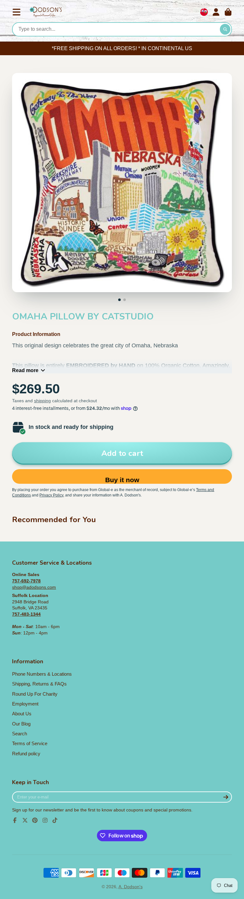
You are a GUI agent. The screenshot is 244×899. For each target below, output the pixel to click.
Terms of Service (29, 743)
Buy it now (122, 479)
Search (19, 733)
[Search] (225, 29)
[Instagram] (45, 820)
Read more (25, 370)
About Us (21, 713)
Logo (46, 12)
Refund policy (26, 753)
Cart (228, 12)
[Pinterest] (35, 820)
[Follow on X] (25, 820)
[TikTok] (55, 820)
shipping (42, 400)
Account (216, 12)
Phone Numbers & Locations (42, 674)
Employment (25, 703)
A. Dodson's (131, 886)
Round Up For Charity (35, 694)
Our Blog (21, 723)
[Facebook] (15, 820)
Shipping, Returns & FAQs (39, 683)
